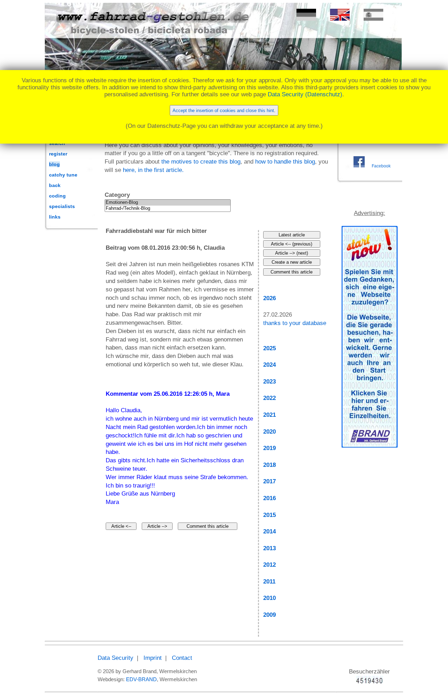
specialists (62, 206)
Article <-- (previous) (291, 244)
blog (54, 164)
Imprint (153, 658)
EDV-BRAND (141, 679)
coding (57, 196)
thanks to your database (294, 323)
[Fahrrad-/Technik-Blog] (167, 209)
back (55, 185)
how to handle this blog (285, 161)
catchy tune (63, 175)
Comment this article (208, 526)
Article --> (157, 526)
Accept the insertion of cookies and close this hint (223, 110)
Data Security (115, 658)
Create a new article (292, 262)
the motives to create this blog (200, 161)
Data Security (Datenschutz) (305, 94)
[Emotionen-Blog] (167, 203)
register (58, 154)
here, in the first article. (153, 170)
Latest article (292, 234)
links (55, 217)
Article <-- (121, 526)
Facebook (381, 166)
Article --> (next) (291, 253)
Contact (182, 658)
